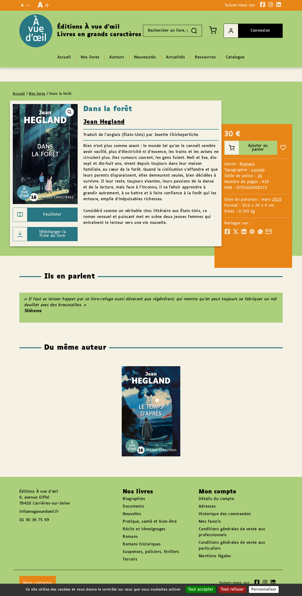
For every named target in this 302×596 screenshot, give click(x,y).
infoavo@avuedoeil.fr (39, 512)
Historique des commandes (225, 514)
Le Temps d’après (146, 398)
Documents (133, 507)
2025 (277, 200)
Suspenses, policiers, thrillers (151, 552)
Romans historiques (142, 544)
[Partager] (227, 232)
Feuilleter (52, 215)
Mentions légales (215, 556)
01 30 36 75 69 (34, 520)
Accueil (19, 94)
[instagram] (270, 4)
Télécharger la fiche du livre (52, 234)
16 (259, 176)
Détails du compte (216, 499)
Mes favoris (210, 522)
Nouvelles (132, 514)
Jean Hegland (104, 122)
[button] (69, 112)
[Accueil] (35, 30)
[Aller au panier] (213, 30)
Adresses (207, 507)
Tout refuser (232, 589)
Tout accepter (200, 589)
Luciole (258, 170)
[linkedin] (278, 4)
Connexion (260, 31)
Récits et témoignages (144, 529)
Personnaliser (263, 589)
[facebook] (262, 4)
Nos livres (37, 94)
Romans (247, 164)
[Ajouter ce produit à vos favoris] (283, 147)
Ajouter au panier (258, 148)
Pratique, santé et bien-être (150, 522)
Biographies (134, 499)
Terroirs (130, 559)
